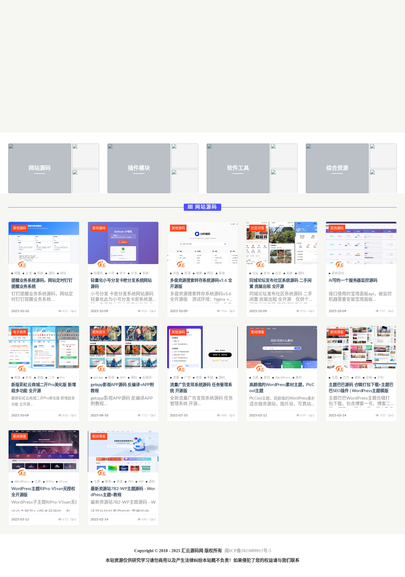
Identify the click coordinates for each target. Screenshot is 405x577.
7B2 (130, 481)
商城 (40, 377)
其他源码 (338, 273)
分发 (134, 273)
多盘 (176, 273)
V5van (63, 481)
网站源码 (205, 207)
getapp (98, 377)
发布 (267, 273)
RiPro (50, 481)
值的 (267, 377)
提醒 (17, 273)
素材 (299, 377)
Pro (62, 377)
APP (123, 377)
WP (141, 481)
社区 (278, 273)
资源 (187, 273)
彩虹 (29, 377)
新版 (17, 377)
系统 (40, 273)
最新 (108, 481)
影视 (111, 377)
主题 (255, 377)
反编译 (147, 377)
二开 (51, 377)
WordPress (282, 377)
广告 (187, 377)
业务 (29, 273)
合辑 (369, 377)
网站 (63, 273)
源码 (51, 273)
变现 (199, 377)
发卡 (123, 273)
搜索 (199, 273)
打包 (380, 377)
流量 (176, 377)
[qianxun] (22, 265)
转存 (210, 273)
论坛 (255, 273)
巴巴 (346, 377)
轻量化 (98, 273)
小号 (111, 273)
